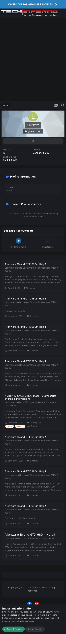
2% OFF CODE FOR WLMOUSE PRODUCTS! (30, 4)
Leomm (8, 267)
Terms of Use (42, 612)
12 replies (30, 288)
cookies (13, 615)
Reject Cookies (35, 629)
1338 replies (35, 422)
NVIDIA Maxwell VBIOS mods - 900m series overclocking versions (30, 397)
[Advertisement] (33, 59)
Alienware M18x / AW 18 (42, 538)
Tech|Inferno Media (38, 587)
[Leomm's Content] (33, 141)
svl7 (25, 402)
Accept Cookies (14, 629)
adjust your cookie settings (30, 618)
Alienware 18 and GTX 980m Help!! (25, 264)
